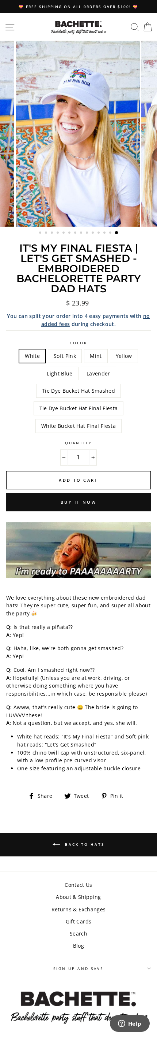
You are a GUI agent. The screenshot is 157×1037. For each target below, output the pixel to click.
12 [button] (105, 233)
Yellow (124, 355)
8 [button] (82, 233)
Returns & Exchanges (78, 909)
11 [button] (99, 233)
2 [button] (47, 233)
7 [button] (76, 233)
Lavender (98, 373)
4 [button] (58, 233)
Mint (96, 355)
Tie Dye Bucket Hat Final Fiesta (78, 408)
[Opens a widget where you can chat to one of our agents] (130, 1024)
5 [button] (64, 233)
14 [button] (117, 233)
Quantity (78, 442)
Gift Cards (78, 921)
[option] (78, 7)
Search (78, 933)
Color (78, 342)
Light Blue (59, 373)
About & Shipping (78, 896)
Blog (78, 945)
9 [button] (87, 233)
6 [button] (70, 233)
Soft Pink (65, 355)
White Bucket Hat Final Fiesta (78, 425)
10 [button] (93, 233)
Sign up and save (78, 968)
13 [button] (111, 233)
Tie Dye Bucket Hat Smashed (78, 390)
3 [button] (52, 233)
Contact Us (78, 884)
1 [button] (41, 233)
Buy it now (78, 502)
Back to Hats (84, 844)
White (32, 355)
